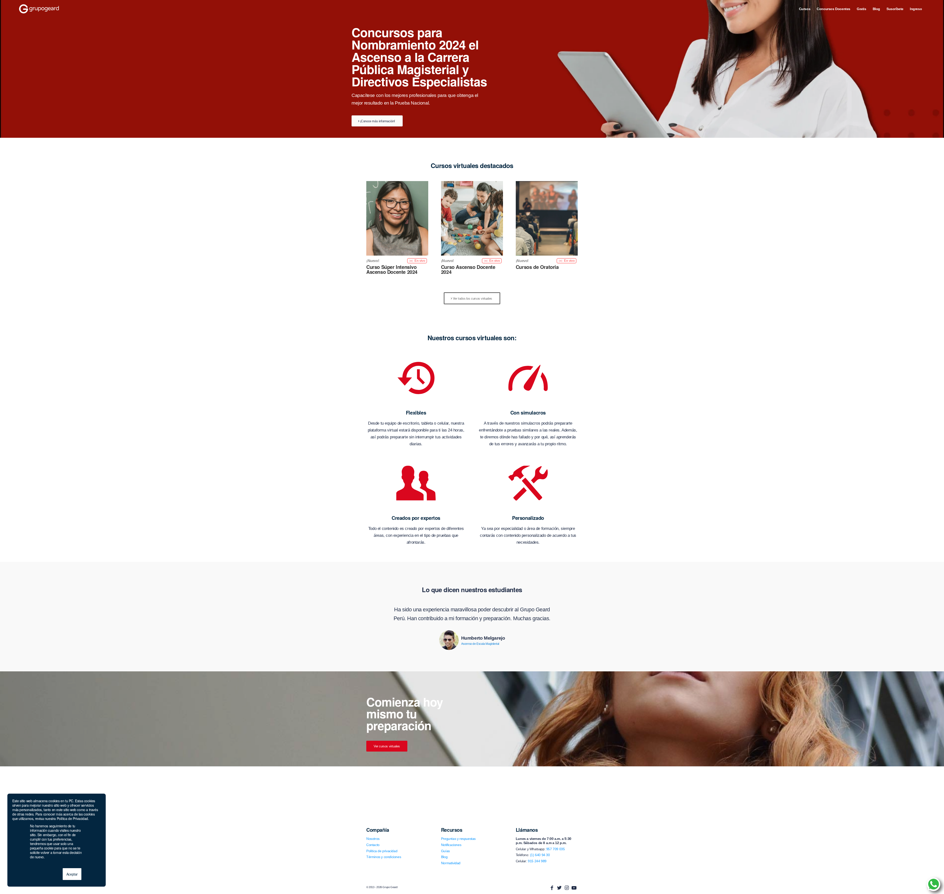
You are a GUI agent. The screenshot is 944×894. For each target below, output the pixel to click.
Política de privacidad (381, 851)
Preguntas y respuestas (458, 839)
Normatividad (450, 863)
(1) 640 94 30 (540, 855)
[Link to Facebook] (552, 888)
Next (566, 612)
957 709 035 (555, 849)
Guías (445, 851)
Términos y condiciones (383, 857)
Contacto (373, 845)
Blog (444, 857)
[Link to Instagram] (566, 888)
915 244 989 (537, 861)
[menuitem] (805, 8)
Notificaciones (451, 845)
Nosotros (373, 839)
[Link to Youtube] (574, 888)
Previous (377, 612)
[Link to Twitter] (559, 888)
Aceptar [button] (72, 874)
